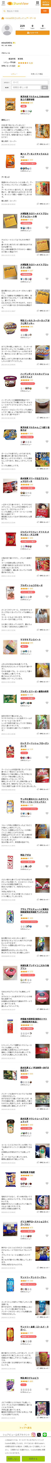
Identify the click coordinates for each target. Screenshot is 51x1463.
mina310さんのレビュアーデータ (21, 18)
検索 (45, 11)
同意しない (13, 1459)
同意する (33, 1459)
